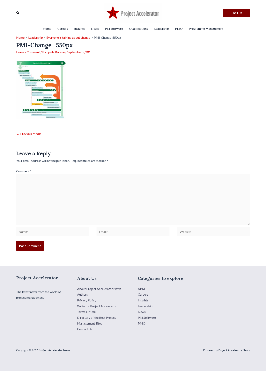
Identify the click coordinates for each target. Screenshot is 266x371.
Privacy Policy (86, 300)
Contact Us (84, 329)
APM (141, 289)
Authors (82, 294)
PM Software (114, 28)
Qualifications (138, 28)
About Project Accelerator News (99, 289)
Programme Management (206, 28)
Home (47, 28)
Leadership (161, 28)
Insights (79, 28)
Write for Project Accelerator (97, 306)
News (95, 28)
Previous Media (29, 133)
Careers (62, 28)
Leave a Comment (28, 52)
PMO (179, 28)
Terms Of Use (86, 311)
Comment (23, 171)
